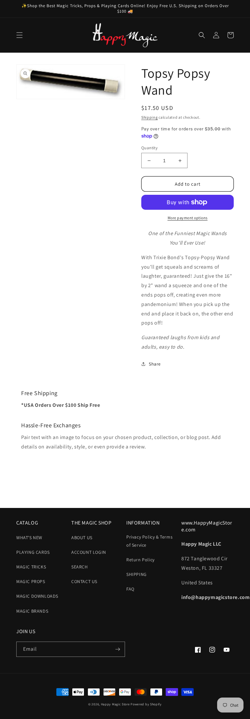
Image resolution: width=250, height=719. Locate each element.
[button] (19, 35)
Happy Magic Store (115, 704)
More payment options (188, 217)
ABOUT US (81, 537)
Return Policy (140, 560)
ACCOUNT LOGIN (88, 552)
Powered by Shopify (146, 704)
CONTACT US (84, 581)
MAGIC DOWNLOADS (37, 596)
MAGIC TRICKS (31, 567)
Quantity (149, 148)
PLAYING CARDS (33, 552)
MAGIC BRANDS (32, 611)
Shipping (149, 117)
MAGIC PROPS (30, 581)
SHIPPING (136, 574)
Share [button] (155, 364)
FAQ (130, 589)
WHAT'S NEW (29, 537)
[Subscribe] (117, 649)
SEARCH (79, 567)
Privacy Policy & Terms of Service (149, 541)
